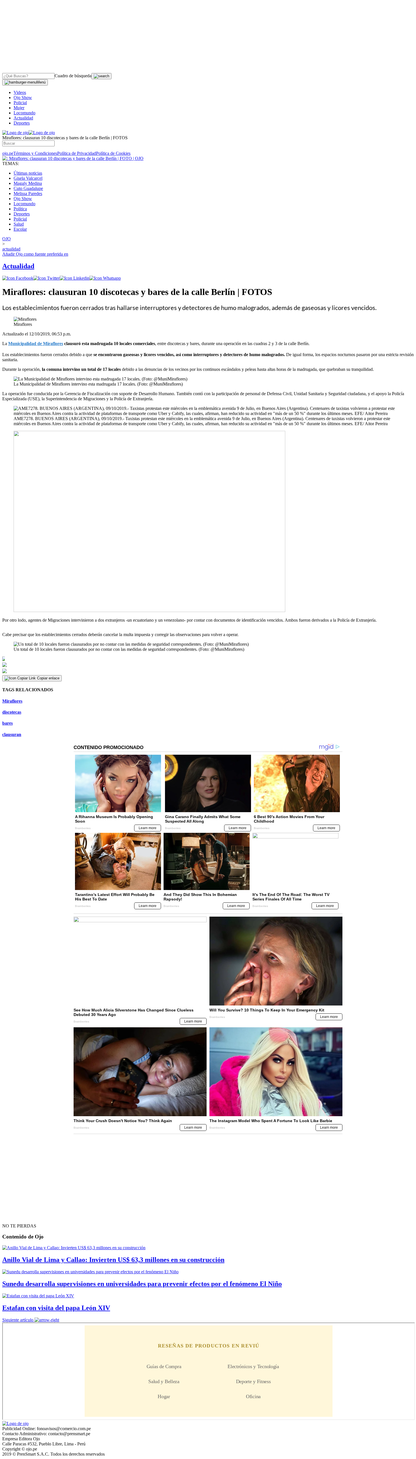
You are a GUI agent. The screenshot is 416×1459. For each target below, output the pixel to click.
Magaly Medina (28, 183)
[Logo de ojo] (15, 132)
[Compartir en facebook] (17, 278)
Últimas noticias (28, 173)
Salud (19, 224)
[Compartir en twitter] (46, 278)
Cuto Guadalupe (28, 188)
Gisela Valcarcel (28, 178)
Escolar (20, 229)
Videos (20, 92)
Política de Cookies (113, 153)
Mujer (19, 107)
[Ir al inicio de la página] (15, 1216)
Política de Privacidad (76, 153)
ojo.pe (7, 153)
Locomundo (24, 112)
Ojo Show (23, 97)
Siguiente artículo (17, 1319)
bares (7, 723)
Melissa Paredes (28, 193)
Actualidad (23, 117)
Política (20, 208)
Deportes (22, 123)
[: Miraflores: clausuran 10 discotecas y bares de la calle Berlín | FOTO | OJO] (72, 158)
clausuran (11, 734)
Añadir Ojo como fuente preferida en (35, 254)
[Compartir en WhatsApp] (105, 278)
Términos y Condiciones (35, 153)
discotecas (11, 712)
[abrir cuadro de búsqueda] (101, 76)
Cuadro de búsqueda (73, 75)
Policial (20, 102)
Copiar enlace (48, 678)
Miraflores (12, 701)
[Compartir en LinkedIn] (74, 278)
